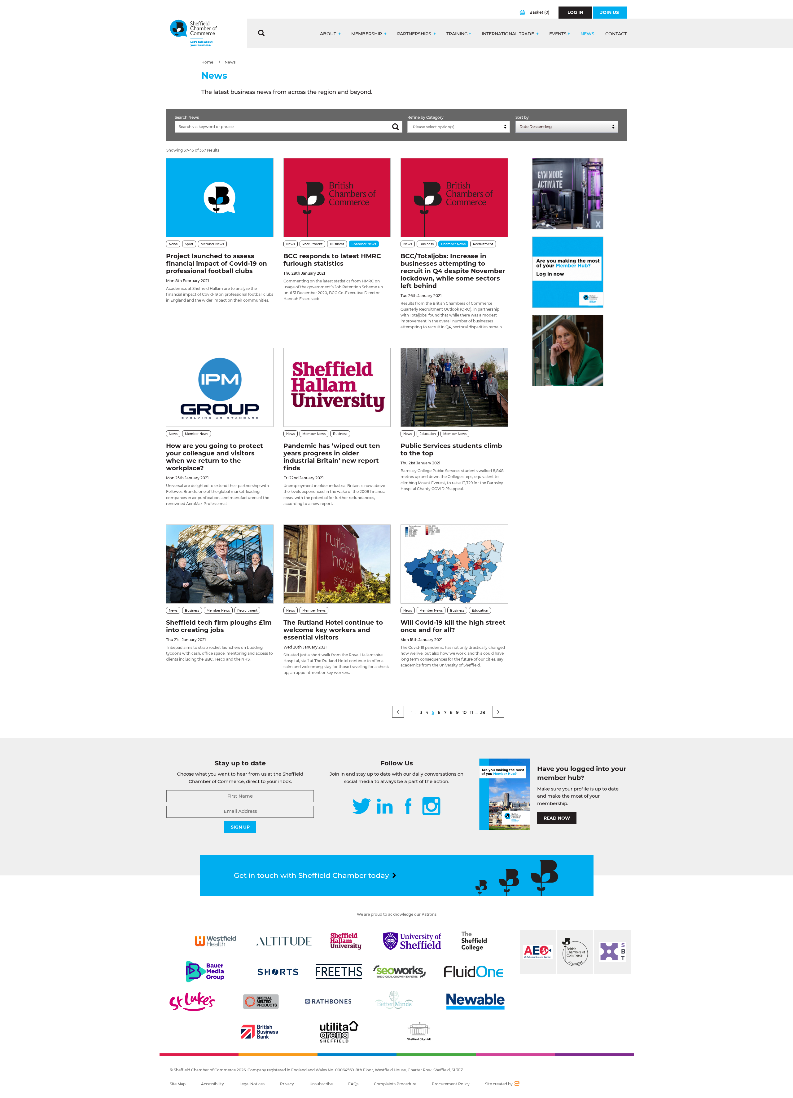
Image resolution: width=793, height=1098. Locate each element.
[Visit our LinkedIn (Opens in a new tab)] (384, 807)
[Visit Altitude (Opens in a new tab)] (284, 941)
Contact (616, 34)
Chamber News (364, 244)
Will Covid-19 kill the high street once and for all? (453, 626)
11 (471, 712)
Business (337, 244)
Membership (367, 34)
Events (558, 34)
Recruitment (312, 244)
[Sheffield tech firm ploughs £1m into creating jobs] (219, 564)
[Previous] (398, 712)
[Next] (498, 712)
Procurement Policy (451, 1084)
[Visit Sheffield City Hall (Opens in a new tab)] (418, 1032)
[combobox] (458, 127)
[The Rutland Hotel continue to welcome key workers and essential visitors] (337, 564)
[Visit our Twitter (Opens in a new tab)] (362, 807)
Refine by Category (425, 117)
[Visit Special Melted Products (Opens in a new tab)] (260, 1001)
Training (457, 34)
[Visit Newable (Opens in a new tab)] (474, 1001)
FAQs (353, 1084)
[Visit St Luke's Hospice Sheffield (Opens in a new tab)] (192, 1001)
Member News (212, 244)
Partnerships (414, 34)
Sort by (522, 117)
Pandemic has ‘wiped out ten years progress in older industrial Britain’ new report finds (331, 457)
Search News (187, 117)
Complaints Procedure (395, 1084)
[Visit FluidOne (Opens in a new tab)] (473, 971)
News (587, 34)
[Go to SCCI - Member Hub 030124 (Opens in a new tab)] (567, 272)
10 (464, 712)
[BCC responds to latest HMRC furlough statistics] (337, 197)
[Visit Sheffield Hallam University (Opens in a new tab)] (346, 941)
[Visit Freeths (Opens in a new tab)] (339, 971)
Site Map (178, 1084)
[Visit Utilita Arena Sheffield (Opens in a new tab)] (339, 1032)
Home (207, 62)
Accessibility (212, 1084)
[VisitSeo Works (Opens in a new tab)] (399, 971)
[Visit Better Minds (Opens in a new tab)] (395, 1001)
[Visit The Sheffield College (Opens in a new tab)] (474, 941)
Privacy (287, 1084)
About (328, 34)
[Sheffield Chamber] (193, 33)
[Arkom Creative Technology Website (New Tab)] (516, 1084)
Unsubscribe (321, 1084)
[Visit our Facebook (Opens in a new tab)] (408, 807)
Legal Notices (252, 1084)
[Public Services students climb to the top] (454, 387)
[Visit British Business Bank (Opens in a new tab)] (259, 1032)
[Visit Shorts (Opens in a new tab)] (278, 971)
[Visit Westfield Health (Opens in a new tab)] (215, 941)
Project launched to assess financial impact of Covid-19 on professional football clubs (216, 263)
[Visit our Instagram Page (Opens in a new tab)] (431, 807)
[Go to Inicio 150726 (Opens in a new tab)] (567, 350)
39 (482, 712)
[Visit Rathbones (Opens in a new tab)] (328, 1001)
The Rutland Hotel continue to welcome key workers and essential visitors (333, 630)
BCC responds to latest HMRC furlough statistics (332, 259)
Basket (539, 12)
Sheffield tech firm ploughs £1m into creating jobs (219, 626)
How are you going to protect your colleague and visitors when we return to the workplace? (214, 457)
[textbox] (460, 127)
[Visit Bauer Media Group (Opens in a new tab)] (205, 971)
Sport (189, 244)
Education (427, 434)
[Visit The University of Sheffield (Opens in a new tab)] (412, 941)
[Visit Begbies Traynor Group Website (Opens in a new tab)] (575, 952)
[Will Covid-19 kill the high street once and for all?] (454, 564)
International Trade (508, 34)
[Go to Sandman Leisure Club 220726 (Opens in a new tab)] (567, 193)
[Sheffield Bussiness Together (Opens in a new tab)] (612, 952)
